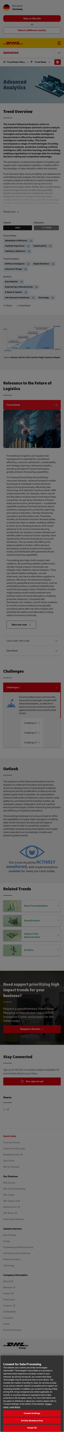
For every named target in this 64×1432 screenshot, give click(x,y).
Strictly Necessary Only (32, 1420)
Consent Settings (32, 1413)
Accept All (32, 1428)
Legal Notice (14, 1407)
